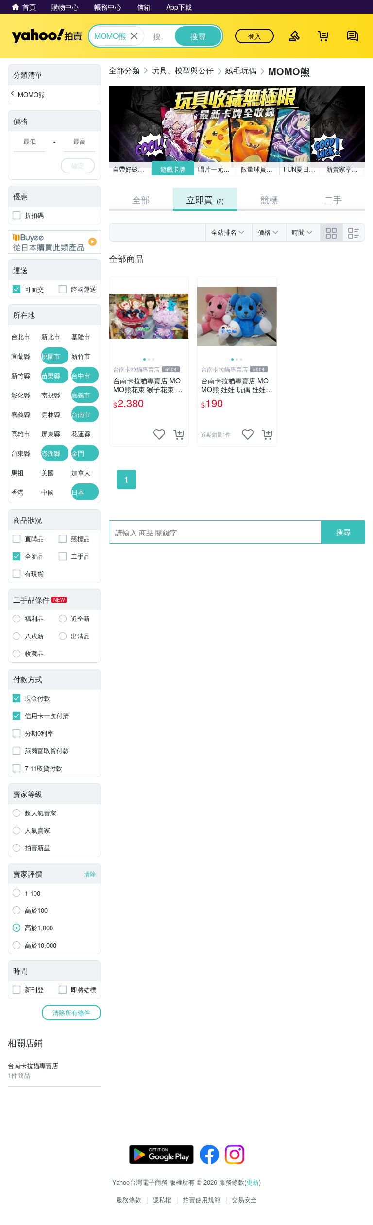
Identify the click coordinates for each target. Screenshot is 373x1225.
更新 (252, 1182)
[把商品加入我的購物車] (179, 434)
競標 (269, 199)
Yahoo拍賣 (47, 36)
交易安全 (244, 1199)
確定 (77, 165)
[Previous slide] (115, 316)
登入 (254, 36)
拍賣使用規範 (201, 1199)
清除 (90, 873)
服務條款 (128, 1199)
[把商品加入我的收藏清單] (159, 434)
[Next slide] (182, 316)
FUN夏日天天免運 (303, 168)
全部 (141, 199)
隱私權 (162, 1199)
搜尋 (343, 532)
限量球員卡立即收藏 (260, 168)
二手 (333, 199)
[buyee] (54, 242)
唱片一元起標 (217, 168)
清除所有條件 (71, 1012)
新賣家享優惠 (345, 168)
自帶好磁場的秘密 (132, 168)
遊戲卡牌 (173, 168)
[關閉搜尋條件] (134, 36)
